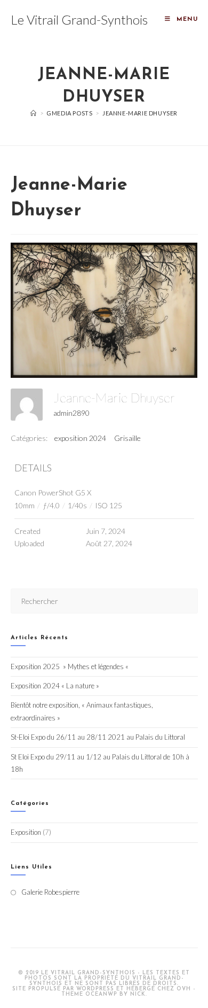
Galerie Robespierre (50, 892)
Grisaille (127, 438)
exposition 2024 (80, 438)
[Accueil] (33, 113)
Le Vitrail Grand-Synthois (79, 19)
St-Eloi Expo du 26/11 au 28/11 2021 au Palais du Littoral (98, 737)
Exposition (26, 832)
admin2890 (71, 412)
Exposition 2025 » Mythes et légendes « (70, 666)
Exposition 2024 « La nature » (55, 685)
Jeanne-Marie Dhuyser (140, 113)
